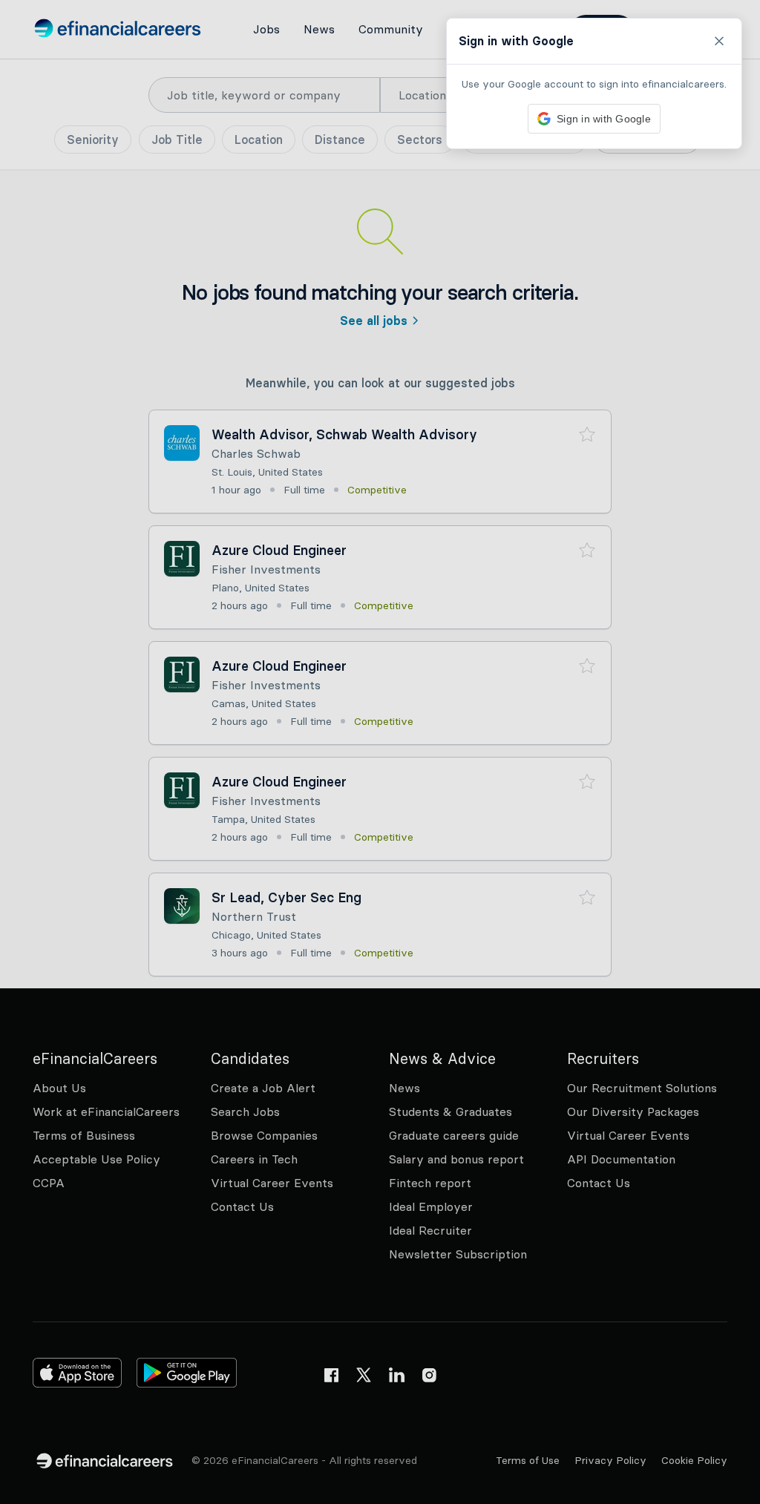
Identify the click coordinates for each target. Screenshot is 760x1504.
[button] (380, 752)
